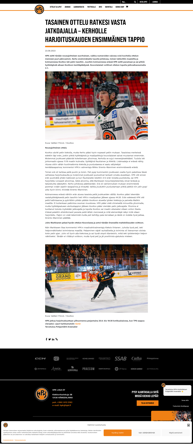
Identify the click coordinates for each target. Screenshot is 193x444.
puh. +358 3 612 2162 (62, 402)
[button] (188, 425)
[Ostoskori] (127, 7)
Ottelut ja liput (56, 7)
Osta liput (143, 2)
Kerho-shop (120, 7)
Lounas (155, 2)
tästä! (78, 324)
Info (100, 7)
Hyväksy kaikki (118, 433)
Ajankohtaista (79, 7)
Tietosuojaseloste (20, 440)
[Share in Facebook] (46, 339)
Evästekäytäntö (8, 440)
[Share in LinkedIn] (53, 339)
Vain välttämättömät (147, 433)
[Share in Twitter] (49, 339)
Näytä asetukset (175, 433)
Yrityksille (91, 7)
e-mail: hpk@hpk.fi (61, 405)
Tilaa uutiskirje (147, 403)
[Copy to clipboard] (56, 339)
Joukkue (67, 7)
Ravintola (108, 7)
